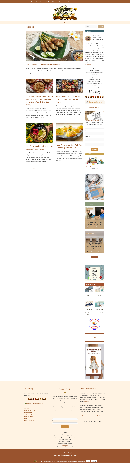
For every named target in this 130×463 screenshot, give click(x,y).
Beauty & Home (28, 416)
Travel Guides (28, 414)
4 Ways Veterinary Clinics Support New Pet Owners (94, 223)
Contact (69, 1)
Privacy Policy (57, 455)
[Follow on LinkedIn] (100, 97)
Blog (37, 1)
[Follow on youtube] (93, 97)
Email (86, 142)
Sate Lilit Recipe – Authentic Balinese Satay (43, 64)
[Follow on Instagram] (86, 97)
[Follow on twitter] (98, 97)
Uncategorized (90, 209)
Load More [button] (94, 257)
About (32, 1)
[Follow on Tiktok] (88, 97)
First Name (87, 131)
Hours (41, 1)
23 (31, 168)
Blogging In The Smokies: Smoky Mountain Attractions (100, 311)
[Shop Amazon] (103, 97)
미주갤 (94, 337)
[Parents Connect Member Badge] (94, 329)
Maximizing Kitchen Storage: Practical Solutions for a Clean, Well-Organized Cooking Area (94, 244)
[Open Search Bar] (65, 22)
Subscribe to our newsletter (92, 120)
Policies (53, 1)
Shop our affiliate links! (94, 107)
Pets (25, 418)
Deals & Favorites (29, 420)
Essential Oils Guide (29, 410)
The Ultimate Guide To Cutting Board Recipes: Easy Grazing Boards (68, 99)
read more (88, 64)
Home (27, 1)
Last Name (87, 136)
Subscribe (47, 1)
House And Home (90, 233)
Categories (61, 1)
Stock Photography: (93, 415)
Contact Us (94, 85)
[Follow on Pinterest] (91, 97)
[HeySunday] (94, 199)
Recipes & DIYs (28, 412)
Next (35, 168)
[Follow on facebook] (96, 97)
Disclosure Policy (67, 455)
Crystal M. (92, 226)
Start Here (27, 408)
